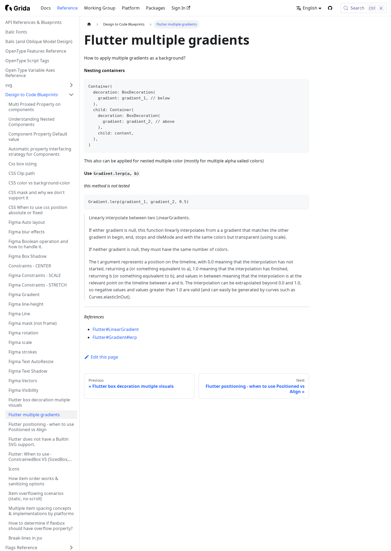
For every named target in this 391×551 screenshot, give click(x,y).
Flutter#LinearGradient (116, 329)
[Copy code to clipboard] (302, 85)
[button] (39, 85)
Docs (46, 8)
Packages (155, 8)
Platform (131, 8)
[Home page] (89, 24)
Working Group (99, 8)
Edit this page (104, 357)
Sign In (178, 8)
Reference (67, 8)
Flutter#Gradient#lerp (115, 337)
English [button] (310, 8)
